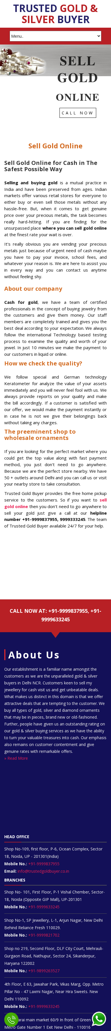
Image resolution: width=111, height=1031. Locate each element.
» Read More (16, 758)
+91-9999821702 (43, 935)
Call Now (78, 113)
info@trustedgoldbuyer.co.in (43, 871)
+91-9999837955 (43, 863)
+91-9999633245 (43, 906)
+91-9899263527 (43, 970)
